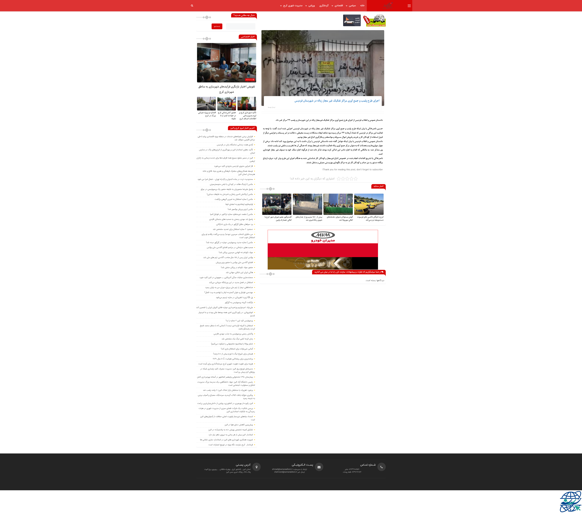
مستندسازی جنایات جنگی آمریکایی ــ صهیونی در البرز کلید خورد (226, 277)
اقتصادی (339, 6)
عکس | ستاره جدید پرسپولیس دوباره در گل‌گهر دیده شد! (229, 242)
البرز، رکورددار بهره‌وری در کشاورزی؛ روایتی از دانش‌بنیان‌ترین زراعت (225, 403)
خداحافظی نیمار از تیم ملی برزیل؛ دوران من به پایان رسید (229, 287)
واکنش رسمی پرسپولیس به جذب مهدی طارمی (233, 334)
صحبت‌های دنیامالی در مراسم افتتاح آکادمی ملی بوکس (230, 247)
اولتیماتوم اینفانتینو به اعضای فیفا (239, 204)
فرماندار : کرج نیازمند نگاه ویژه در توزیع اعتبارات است (230, 445)
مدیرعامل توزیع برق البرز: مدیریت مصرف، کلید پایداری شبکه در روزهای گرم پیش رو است (227, 370)
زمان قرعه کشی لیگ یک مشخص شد (237, 339)
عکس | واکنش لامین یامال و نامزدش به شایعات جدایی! (230, 194)
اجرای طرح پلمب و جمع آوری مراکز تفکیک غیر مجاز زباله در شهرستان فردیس (336, 101)
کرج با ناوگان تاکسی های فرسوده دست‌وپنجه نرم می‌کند (370, 219)
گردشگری (324, 6)
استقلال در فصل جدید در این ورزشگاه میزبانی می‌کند (231, 282)
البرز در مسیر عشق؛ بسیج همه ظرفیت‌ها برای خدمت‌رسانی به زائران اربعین (225, 159)
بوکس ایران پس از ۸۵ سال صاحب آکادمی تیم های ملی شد (228, 257)
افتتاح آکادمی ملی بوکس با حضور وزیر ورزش (234, 262)
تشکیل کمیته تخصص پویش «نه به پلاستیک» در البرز (230, 430)
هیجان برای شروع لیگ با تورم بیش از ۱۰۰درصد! (233, 354)
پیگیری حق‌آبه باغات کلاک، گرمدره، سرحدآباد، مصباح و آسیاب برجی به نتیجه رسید (226, 396)
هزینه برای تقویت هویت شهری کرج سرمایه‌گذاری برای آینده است (225, 364)
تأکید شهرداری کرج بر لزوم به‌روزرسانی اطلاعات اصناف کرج (247, 115)
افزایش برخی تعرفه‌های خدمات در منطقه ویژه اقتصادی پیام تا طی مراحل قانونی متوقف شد (226, 138)
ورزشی (311, 6)
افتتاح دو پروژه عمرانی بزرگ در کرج (207, 114)
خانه (362, 6)
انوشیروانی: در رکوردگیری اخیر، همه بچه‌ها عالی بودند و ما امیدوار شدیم (227, 314)
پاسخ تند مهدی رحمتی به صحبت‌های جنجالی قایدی (231, 219)
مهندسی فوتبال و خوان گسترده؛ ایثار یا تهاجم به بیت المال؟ (228, 292)
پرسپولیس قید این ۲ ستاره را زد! (239, 321)
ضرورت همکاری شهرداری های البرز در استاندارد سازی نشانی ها (226, 440)
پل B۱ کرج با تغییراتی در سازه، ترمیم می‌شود (234, 297)
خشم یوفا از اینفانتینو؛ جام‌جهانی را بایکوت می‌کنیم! (232, 344)
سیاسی (352, 6)
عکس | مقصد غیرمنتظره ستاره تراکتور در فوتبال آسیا (231, 214)
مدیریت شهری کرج (292, 6)
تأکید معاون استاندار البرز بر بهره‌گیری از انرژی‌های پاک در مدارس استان (227, 151)
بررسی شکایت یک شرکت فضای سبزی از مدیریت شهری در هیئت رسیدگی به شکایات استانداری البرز (227, 410)
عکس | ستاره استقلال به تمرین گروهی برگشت (234, 199)
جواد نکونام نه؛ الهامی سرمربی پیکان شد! (236, 252)
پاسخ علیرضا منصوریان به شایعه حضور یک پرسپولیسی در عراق (227, 189)
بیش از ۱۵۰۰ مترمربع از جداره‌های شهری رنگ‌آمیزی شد (309, 219)
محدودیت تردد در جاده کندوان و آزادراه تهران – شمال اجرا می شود (225, 179)
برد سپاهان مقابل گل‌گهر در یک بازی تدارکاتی (234, 224)
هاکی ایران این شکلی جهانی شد (239, 272)
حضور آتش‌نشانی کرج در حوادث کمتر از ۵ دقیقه (227, 115)
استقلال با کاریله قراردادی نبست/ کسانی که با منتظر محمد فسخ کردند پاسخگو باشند (227, 327)
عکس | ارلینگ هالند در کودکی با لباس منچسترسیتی (231, 184)
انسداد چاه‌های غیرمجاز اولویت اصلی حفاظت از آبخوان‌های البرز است (227, 418)
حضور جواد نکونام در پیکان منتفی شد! (237, 267)
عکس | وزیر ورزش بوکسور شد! (240, 209)
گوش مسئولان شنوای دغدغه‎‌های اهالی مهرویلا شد (340, 219)
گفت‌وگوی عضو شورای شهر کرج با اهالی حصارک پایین (278, 219)
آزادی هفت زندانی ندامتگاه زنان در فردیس (235, 145)
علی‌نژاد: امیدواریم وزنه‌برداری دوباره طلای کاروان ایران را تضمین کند (224, 307)
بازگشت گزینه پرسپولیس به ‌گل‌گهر (239, 302)
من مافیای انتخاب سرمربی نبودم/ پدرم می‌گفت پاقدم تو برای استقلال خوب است (228, 236)
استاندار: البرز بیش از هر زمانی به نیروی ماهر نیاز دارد (231, 435)
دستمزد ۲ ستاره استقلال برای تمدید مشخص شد (233, 229)
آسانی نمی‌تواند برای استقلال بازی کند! (237, 349)
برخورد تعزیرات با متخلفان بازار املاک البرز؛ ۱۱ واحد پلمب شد (228, 390)
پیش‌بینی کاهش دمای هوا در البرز (239, 425)
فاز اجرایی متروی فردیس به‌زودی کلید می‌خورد (233, 166)
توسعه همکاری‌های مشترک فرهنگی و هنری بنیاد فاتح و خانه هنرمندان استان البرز (229, 172)
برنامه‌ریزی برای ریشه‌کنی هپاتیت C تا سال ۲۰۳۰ (233, 359)
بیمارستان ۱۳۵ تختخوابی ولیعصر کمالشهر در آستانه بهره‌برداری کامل (225, 377)
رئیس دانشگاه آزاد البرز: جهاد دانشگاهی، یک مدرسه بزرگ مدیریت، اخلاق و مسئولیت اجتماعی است (226, 383)
